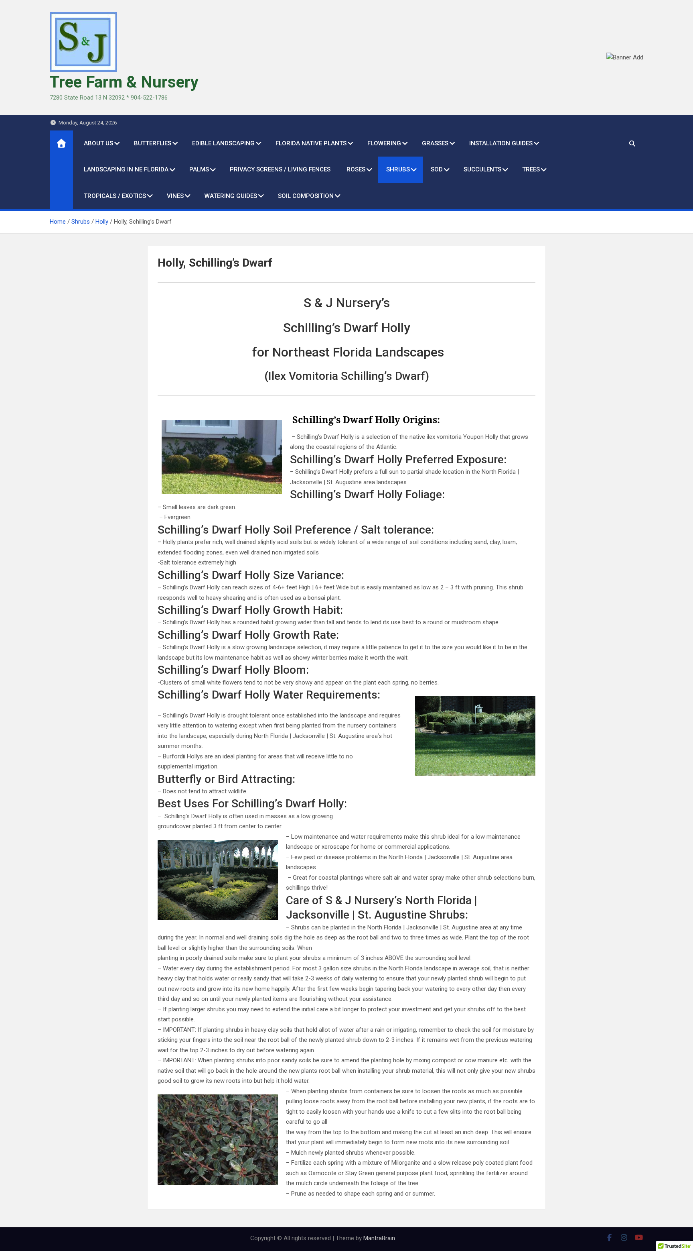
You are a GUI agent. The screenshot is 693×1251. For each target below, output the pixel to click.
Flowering (384, 143)
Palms (199, 169)
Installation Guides (501, 143)
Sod (437, 169)
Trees (531, 169)
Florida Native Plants (311, 143)
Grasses (435, 143)
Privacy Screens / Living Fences (280, 169)
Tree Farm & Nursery (124, 82)
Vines (175, 196)
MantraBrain (379, 1238)
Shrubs (398, 169)
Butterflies (152, 143)
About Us (98, 143)
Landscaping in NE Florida (126, 169)
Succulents (482, 169)
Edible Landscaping (223, 143)
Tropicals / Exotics (115, 196)
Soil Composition (306, 196)
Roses (355, 169)
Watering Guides (231, 196)
